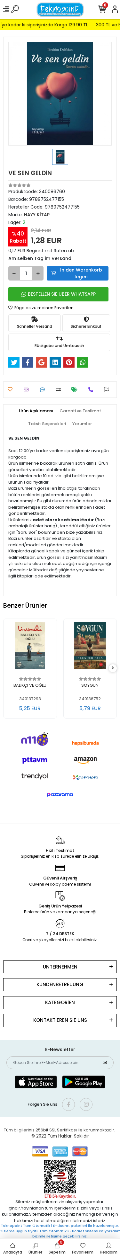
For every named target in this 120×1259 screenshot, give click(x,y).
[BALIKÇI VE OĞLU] (30, 647)
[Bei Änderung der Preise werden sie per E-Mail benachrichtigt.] (76, 390)
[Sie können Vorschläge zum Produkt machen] (108, 390)
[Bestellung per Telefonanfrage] (92, 390)
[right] (113, 668)
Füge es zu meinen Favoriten (43, 308)
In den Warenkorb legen (81, 273)
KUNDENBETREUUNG (60, 984)
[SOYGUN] (90, 647)
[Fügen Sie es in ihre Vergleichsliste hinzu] (60, 390)
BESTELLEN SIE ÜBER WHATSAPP (62, 294)
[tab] (36, 411)
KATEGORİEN (60, 1002)
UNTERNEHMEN (60, 966)
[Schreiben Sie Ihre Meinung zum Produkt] (44, 390)
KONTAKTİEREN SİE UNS (60, 1020)
